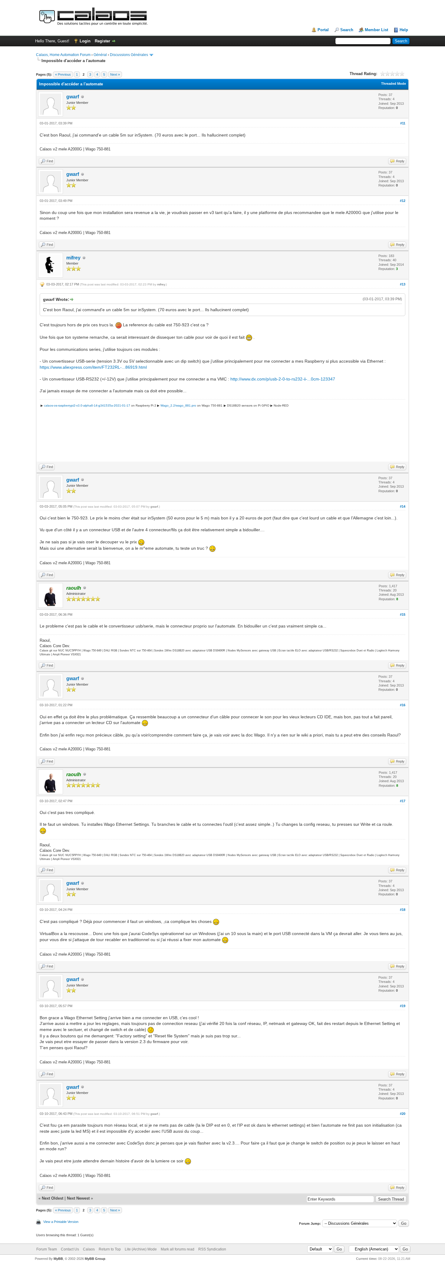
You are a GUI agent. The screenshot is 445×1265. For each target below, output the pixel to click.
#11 (402, 123)
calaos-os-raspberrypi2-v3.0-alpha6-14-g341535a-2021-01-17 (87, 405)
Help (404, 30)
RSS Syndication (212, 1249)
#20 (402, 1113)
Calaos (89, 1249)
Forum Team (46, 1249)
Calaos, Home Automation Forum (63, 55)
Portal (323, 30)
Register (102, 41)
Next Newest (78, 1198)
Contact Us (70, 1249)
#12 (402, 201)
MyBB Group (95, 1258)
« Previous (63, 74)
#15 (402, 614)
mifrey (73, 257)
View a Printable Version (60, 1222)
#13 (402, 284)
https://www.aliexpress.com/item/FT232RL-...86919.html (93, 367)
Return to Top (110, 1249)
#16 (402, 705)
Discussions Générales (129, 55)
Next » (115, 74)
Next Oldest (52, 1198)
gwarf (72, 96)
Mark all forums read (177, 1249)
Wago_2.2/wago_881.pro (178, 405)
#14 (402, 506)
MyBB (58, 1258)
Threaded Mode (393, 83)
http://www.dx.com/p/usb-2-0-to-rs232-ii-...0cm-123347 (282, 379)
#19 (402, 1006)
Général (100, 55)
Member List (376, 30)
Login (85, 41)
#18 (402, 909)
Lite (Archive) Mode (141, 1249)
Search (346, 30)
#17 (402, 801)
